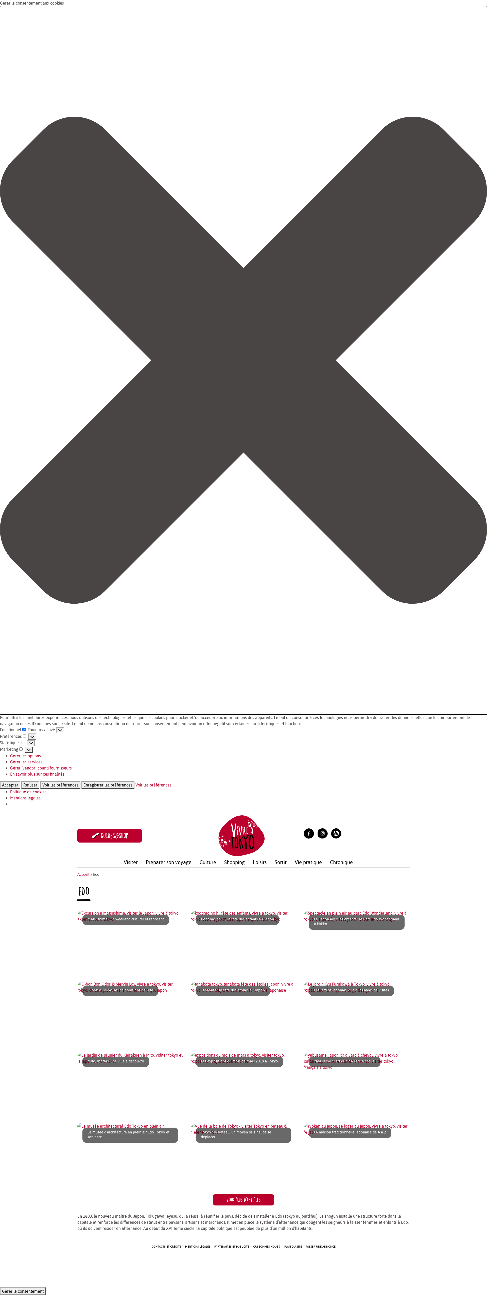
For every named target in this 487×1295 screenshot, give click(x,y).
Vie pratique (308, 862)
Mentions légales (25, 798)
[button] (243, 360)
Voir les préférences (60, 785)
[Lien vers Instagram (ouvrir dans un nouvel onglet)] (323, 833)
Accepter (10, 785)
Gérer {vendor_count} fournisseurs (41, 768)
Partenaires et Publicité (231, 1246)
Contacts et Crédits (166, 1246)
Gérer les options (25, 756)
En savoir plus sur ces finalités (37, 774)
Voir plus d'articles (243, 1199)
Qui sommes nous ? (266, 1246)
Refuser (30, 785)
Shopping (234, 862)
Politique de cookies (28, 792)
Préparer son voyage (169, 862)
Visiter (131, 862)
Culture (208, 862)
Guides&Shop (114, 835)
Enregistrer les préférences (107, 785)
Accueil (83, 874)
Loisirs (260, 862)
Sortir (281, 862)
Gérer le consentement (23, 1291)
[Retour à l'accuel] (241, 835)
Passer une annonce (321, 1246)
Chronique (341, 862)
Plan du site (293, 1246)
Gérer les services (26, 762)
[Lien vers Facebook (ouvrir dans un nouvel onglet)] (309, 833)
